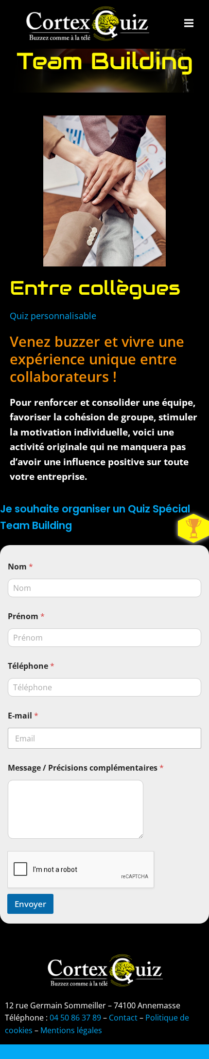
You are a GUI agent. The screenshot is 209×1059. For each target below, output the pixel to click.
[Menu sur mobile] (189, 23)
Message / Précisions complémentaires (86, 768)
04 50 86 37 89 (74, 1017)
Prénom (26, 616)
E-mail (23, 715)
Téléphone (31, 666)
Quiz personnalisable (53, 315)
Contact (123, 1017)
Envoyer (30, 903)
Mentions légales (71, 1030)
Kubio (189, 1050)
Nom (20, 566)
